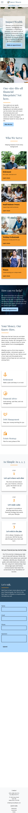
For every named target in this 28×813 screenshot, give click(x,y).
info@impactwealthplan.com (14, 802)
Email (3, 615)
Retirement (14, 808)
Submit (5, 647)
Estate (14, 812)
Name (3, 606)
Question (4, 634)
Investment (14, 810)
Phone (3, 624)
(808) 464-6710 (15, 793)
